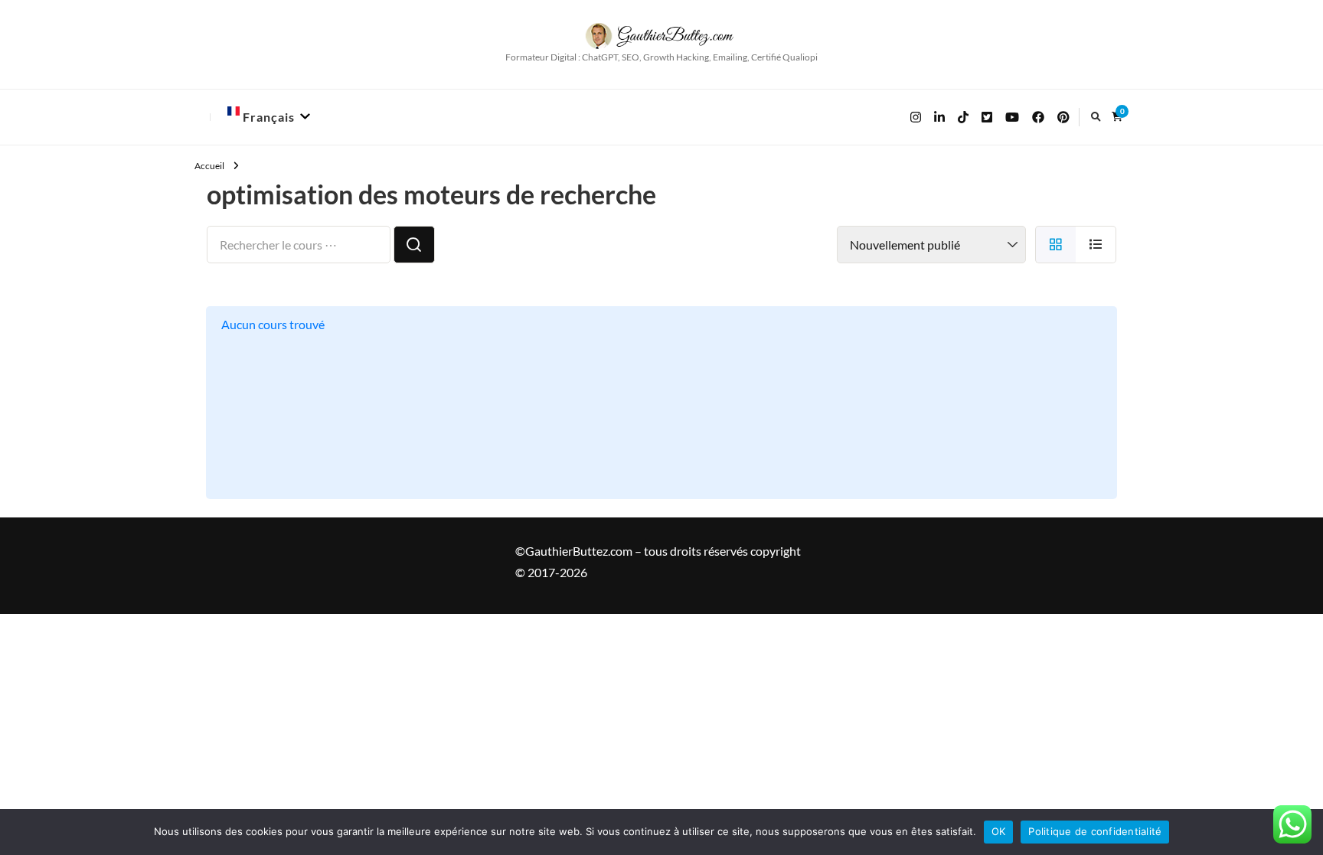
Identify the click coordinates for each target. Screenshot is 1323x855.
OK (998, 831)
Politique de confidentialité (1094, 831)
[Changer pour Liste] (1096, 244)
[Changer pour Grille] (1055, 244)
